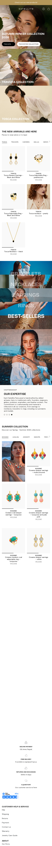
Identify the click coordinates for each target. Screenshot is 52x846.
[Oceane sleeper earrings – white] (37, 530)
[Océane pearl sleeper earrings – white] (37, 486)
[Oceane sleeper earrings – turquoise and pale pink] (38, 504)
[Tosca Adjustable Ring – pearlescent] (38, 158)
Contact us (6, 827)
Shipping (5, 814)
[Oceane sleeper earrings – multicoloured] (38, 461)
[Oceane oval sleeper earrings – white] (12, 528)
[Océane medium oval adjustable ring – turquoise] (13, 548)
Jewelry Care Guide (9, 835)
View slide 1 (4, 422)
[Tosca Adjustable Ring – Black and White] (13, 196)
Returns (5, 818)
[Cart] (48, 9)
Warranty (5, 831)
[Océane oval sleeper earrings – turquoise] (13, 504)
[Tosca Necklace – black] (13, 235)
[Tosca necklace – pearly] (38, 196)
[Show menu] (3, 9)
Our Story (6, 844)
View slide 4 (11, 422)
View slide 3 (9, 422)
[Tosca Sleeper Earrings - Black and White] (13, 158)
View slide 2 (6, 422)
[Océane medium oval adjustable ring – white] (12, 575)
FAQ (3, 810)
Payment (5, 823)
